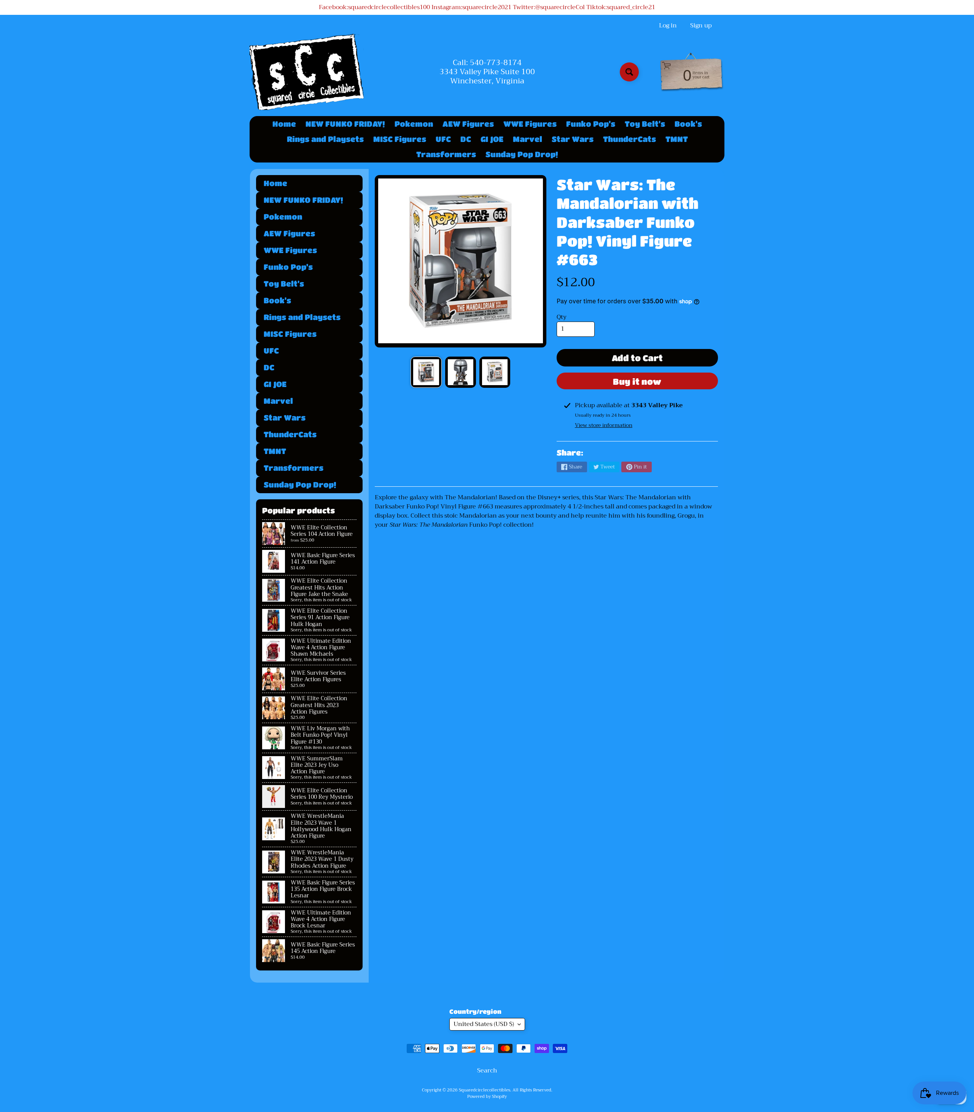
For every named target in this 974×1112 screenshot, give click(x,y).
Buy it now (637, 381)
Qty (562, 317)
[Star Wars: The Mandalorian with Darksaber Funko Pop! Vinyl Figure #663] (426, 372)
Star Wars (573, 139)
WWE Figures (530, 123)
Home (284, 123)
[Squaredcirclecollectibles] (307, 72)
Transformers (446, 154)
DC (465, 139)
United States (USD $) (484, 1024)
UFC (443, 139)
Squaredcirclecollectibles (484, 1090)
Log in (668, 25)
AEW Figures (468, 123)
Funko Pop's (590, 123)
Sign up (701, 25)
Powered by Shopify (487, 1096)
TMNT (676, 139)
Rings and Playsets (325, 139)
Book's (688, 123)
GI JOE (492, 139)
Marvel (527, 139)
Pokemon (414, 123)
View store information (603, 425)
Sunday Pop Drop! (521, 154)
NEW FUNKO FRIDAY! (345, 123)
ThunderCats (629, 139)
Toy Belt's (645, 123)
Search (487, 1070)
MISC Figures (399, 139)
